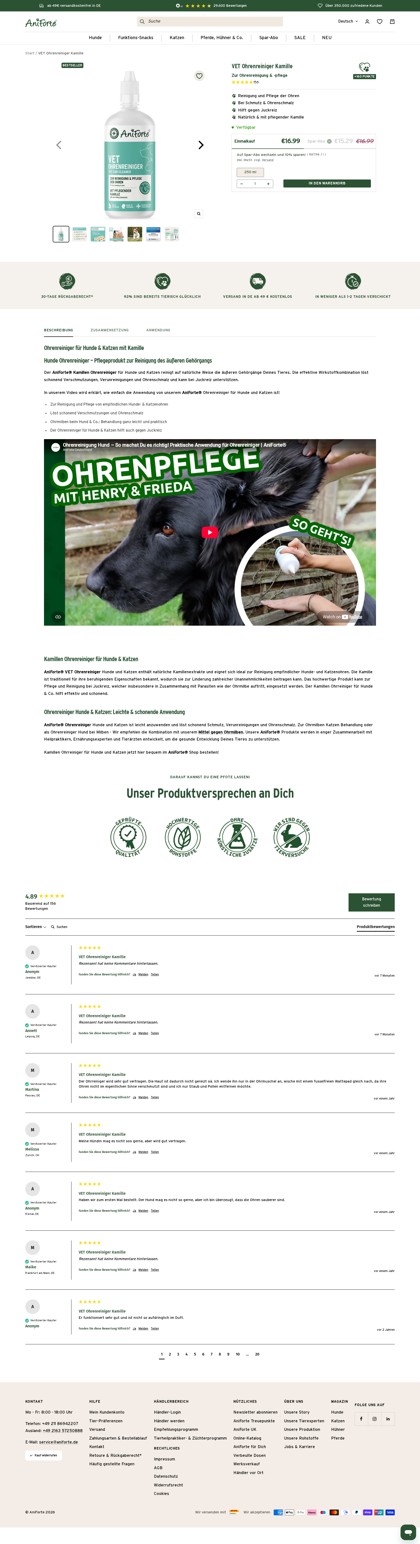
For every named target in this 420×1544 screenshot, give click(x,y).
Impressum (164, 1459)
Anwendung (158, 330)
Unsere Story (296, 1412)
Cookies (161, 1494)
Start (30, 53)
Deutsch (345, 21)
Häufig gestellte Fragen (111, 1464)
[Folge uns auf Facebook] (361, 1418)
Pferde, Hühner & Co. (222, 38)
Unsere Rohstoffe (301, 1438)
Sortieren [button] (34, 926)
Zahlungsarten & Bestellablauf (118, 1438)
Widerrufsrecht (168, 1485)
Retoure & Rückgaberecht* (115, 1455)
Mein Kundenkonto (106, 1412)
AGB (158, 1468)
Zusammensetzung (110, 330)
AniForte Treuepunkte (254, 1421)
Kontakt (96, 1447)
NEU (327, 38)
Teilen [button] (155, 974)
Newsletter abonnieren (255, 1412)
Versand (267, 160)
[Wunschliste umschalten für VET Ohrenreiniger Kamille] (199, 75)
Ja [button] (134, 974)
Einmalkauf (244, 141)
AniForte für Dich (249, 1447)
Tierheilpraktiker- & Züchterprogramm (190, 1438)
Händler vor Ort (248, 1473)
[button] (262, 82)
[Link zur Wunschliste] (379, 21)
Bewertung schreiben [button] (371, 902)
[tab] (376, 927)
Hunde (95, 38)
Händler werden (169, 1421)
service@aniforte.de (58, 1442)
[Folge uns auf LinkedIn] (388, 1418)
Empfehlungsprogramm (176, 1429)
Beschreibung (58, 330)
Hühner (338, 1429)
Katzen (177, 38)
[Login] (367, 21)
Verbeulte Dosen (249, 1455)
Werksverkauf (246, 1464)
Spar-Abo (268, 38)
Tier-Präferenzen (105, 1421)
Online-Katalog (247, 1438)
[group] (50, 896)
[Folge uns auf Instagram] (374, 1418)
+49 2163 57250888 (63, 1431)
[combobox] (214, 21)
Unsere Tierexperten (304, 1421)
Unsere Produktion (302, 1429)
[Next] (200, 145)
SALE (300, 38)
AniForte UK (244, 1429)
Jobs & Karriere (299, 1447)
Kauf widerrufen (46, 1455)
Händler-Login (167, 1412)
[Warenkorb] (392, 21)
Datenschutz (166, 1476)
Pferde (338, 1438)
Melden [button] (143, 974)
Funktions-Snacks (135, 38)
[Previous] (59, 145)
